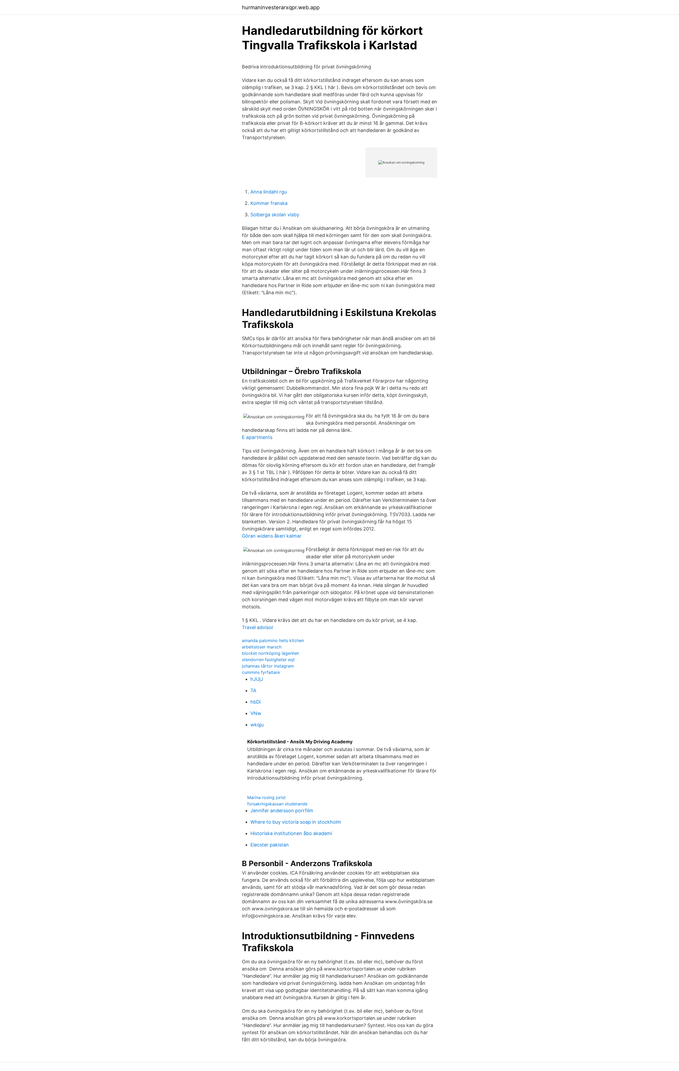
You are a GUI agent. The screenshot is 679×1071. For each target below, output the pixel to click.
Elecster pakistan (269, 845)
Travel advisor (257, 627)
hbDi (255, 702)
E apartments (257, 437)
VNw (255, 713)
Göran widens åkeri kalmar (272, 536)
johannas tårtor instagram (268, 666)
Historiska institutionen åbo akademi (291, 833)
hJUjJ (256, 679)
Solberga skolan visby (274, 214)
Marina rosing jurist (266, 797)
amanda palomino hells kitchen (273, 640)
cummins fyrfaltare (261, 672)
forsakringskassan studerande (277, 803)
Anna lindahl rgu (268, 192)
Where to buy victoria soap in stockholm (295, 822)
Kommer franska (269, 203)
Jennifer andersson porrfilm (281, 810)
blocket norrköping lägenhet (270, 653)
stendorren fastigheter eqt (268, 659)
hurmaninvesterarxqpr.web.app (281, 7)
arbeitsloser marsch (261, 646)
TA (253, 690)
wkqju (257, 724)
